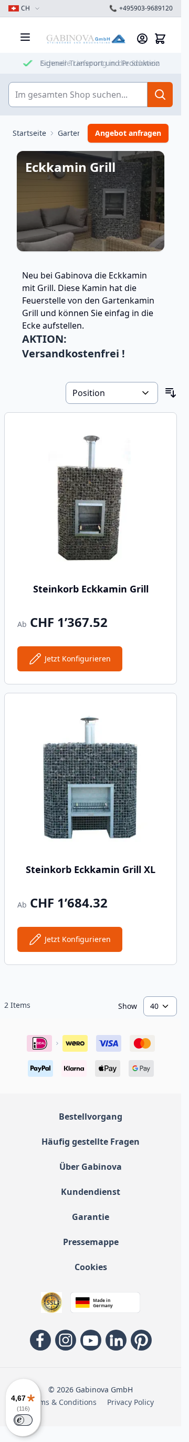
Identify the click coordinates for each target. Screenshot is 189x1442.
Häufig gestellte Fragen (90, 1141)
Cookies (91, 1267)
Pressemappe (91, 1242)
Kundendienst (90, 1191)
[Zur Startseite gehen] (85, 38)
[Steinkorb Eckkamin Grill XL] (90, 779)
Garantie (90, 1217)
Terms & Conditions (62, 1402)
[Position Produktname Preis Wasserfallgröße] (112, 393)
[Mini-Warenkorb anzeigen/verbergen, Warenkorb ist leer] (160, 38)
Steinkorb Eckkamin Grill (91, 589)
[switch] (23, 1420)
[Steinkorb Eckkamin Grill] (90, 498)
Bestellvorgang (90, 1116)
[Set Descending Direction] (170, 393)
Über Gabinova (90, 1166)
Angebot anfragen (128, 133)
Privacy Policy (130, 1402)
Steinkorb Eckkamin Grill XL (90, 869)
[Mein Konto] (142, 38)
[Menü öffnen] (25, 37)
